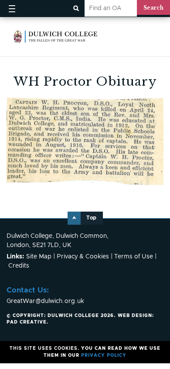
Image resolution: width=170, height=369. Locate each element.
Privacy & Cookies (83, 257)
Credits (18, 266)
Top (91, 218)
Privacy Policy (103, 355)
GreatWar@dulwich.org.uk (45, 301)
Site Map (38, 257)
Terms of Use (133, 257)
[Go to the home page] (55, 36)
